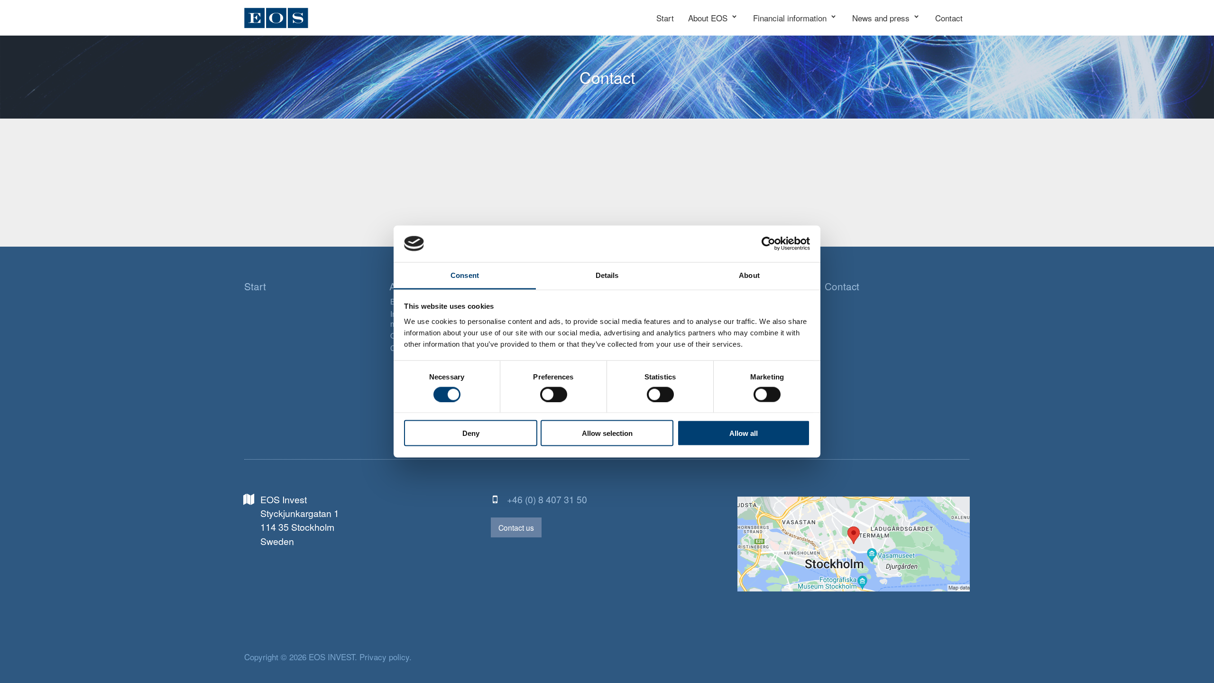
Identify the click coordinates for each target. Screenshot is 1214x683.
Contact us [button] (516, 527)
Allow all (743, 433)
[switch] (553, 394)
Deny (470, 433)
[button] (713, 18)
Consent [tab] (465, 275)
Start (255, 286)
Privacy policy (384, 657)
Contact (842, 286)
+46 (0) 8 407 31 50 (547, 499)
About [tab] (749, 275)
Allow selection (607, 433)
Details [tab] (607, 275)
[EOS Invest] (276, 18)
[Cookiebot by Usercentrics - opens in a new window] (768, 244)
